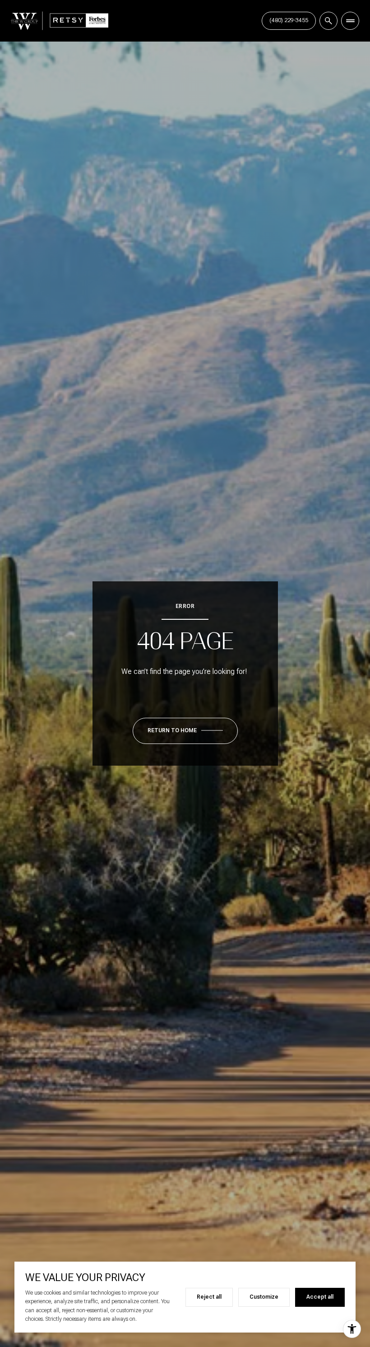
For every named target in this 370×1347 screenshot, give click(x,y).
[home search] (328, 21)
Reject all (209, 1297)
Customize (264, 1297)
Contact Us (289, 20)
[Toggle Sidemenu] (350, 21)
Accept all (319, 1297)
